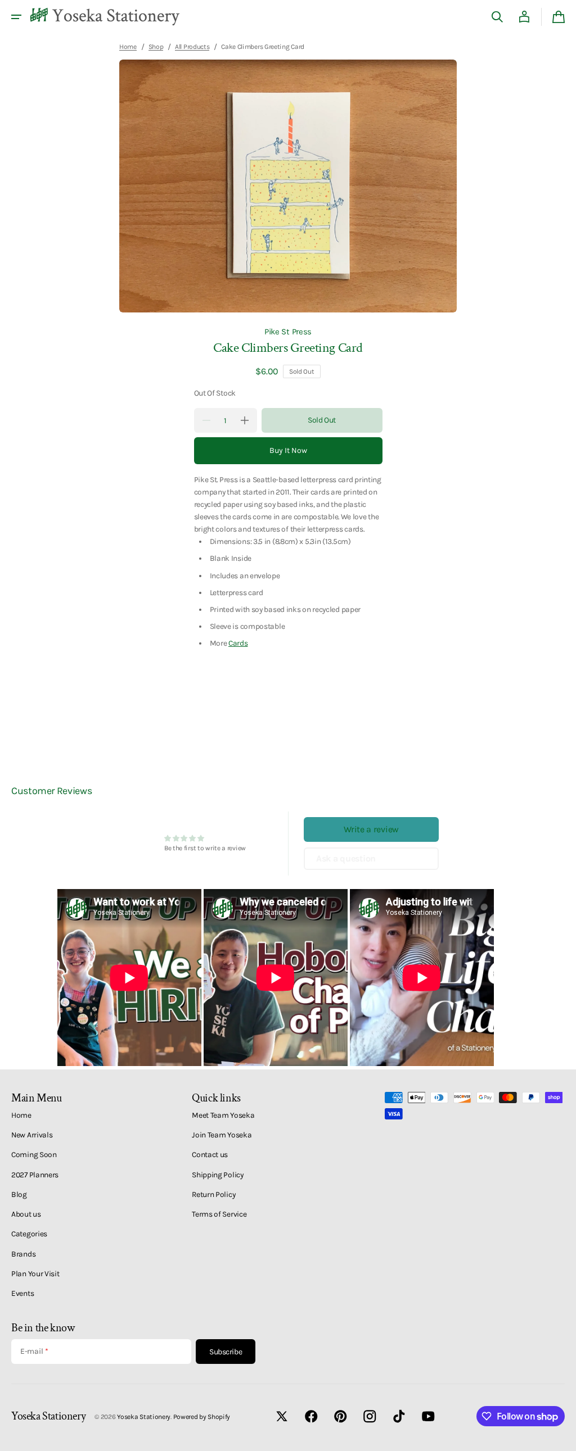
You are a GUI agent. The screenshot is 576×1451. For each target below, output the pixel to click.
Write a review (371, 829)
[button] (16, 16)
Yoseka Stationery (143, 1417)
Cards (238, 642)
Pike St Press (288, 332)
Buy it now (288, 450)
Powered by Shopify (202, 1417)
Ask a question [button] (346, 858)
